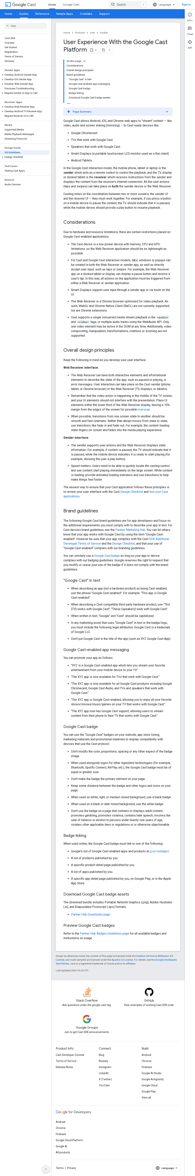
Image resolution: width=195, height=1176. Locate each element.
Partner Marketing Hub (130, 530)
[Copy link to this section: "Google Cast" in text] (104, 580)
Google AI (61, 1146)
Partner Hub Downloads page (90, 914)
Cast (31, 4)
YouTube (104, 1085)
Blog (101, 1054)
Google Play (149, 1091)
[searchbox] (26, 26)
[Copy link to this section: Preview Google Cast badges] (118, 926)
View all (146, 1097)
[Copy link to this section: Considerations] (99, 222)
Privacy (71, 1168)
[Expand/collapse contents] (84, 61)
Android (146, 1054)
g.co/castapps (159, 851)
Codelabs (86, 13)
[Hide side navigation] (46, 1169)
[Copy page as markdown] (103, 50)
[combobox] (128, 4)
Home (52, 4)
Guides (24, 13)
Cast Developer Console (70, 1054)
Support (104, 13)
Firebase (147, 1067)
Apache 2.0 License (122, 959)
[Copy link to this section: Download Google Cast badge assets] (133, 894)
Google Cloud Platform (69, 1140)
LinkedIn (104, 1073)
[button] (25, 75)
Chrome (146, 1061)
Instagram (105, 1067)
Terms (60, 1168)
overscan (144, 409)
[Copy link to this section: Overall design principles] (118, 350)
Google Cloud (149, 1085)
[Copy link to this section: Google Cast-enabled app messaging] (133, 650)
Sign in (186, 4)
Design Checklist (131, 492)
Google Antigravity (153, 1079)
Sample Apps (64, 13)
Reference (42, 13)
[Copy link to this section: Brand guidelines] (102, 511)
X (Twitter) (105, 1079)
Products (80, 32)
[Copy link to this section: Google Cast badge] (101, 727)
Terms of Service (66, 1061)
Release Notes (64, 1067)
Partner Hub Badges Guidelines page (104, 933)
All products (63, 1152)
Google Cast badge (107, 556)
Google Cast (71, 4)
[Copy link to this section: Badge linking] (90, 836)
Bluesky (103, 1061)
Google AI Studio (151, 1073)
